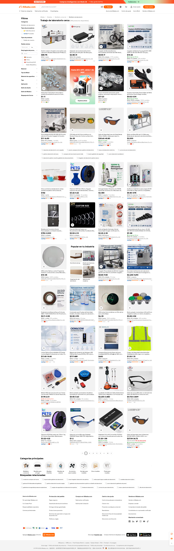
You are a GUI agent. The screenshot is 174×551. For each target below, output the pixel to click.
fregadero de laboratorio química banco (89, 158)
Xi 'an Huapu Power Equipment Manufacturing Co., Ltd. (111, 400)
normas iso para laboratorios (106, 487)
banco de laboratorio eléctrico (107, 150)
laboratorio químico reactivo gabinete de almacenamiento (58, 158)
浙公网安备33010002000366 (116, 548)
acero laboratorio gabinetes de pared (116, 483)
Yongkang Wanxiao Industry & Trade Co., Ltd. (139, 360)
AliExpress (61, 542)
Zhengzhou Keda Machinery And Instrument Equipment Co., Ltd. (139, 278)
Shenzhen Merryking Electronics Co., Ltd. (81, 58)
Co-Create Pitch (27, 503)
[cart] (126, 7)
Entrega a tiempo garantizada (57, 507)
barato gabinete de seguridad (95, 154)
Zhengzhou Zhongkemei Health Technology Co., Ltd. (82, 360)
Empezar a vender (134, 503)
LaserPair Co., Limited (104, 143)
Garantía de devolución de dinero (58, 503)
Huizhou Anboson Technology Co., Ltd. (138, 102)
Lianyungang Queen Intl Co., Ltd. (79, 237)
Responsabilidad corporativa (31, 507)
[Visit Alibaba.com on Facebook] (130, 521)
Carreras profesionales (29, 510)
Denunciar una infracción (109, 519)
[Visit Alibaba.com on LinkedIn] (133, 521)
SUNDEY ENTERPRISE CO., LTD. (136, 400)
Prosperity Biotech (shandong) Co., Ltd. (109, 360)
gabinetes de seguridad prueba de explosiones (35, 487)
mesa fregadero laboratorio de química (79, 479)
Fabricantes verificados (82, 500)
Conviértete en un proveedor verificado (140, 510)
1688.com (68, 542)
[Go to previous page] (82, 453)
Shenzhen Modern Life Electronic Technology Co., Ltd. (139, 196)
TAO (101, 542)
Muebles (49, 17)
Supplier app (98, 534)
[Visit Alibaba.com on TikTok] (148, 521)
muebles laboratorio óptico (127, 479)
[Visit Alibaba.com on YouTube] (144, 521)
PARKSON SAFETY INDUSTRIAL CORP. (81, 442)
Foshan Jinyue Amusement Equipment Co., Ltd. (139, 320)
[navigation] (29, 235)
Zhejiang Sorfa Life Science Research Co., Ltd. (54, 196)
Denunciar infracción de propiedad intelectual (112, 514)
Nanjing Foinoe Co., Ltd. (47, 237)
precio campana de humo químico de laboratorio (81, 150)
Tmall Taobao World (78, 542)
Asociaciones (132, 514)
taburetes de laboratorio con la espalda (53, 150)
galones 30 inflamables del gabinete (32, 483)
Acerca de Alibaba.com (29, 496)
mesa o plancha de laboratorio (126, 487)
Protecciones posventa (55, 510)
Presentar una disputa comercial (111, 507)
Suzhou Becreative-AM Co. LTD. (79, 196)
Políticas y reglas (53, 519)
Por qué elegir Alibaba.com (30, 500)
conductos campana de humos (31, 479)
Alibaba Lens (31, 534)
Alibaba (42, 17)
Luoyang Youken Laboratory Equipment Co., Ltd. (54, 58)
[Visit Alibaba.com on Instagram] (140, 521)
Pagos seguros (53, 500)
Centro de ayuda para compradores (112, 500)
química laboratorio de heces (50, 154)
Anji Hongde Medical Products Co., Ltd (109, 237)
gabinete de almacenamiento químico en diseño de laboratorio (86, 483)
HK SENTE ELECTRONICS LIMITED (51, 402)
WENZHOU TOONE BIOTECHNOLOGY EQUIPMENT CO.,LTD (82, 320)
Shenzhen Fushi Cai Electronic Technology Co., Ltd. (111, 444)
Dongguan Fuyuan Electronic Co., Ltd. (109, 58)
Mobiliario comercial (60, 17)
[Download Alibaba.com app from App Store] (131, 535)
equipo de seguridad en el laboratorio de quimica (64, 487)
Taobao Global (94, 542)
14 (107, 453)
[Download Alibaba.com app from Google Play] (145, 535)
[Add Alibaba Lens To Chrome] (49, 535)
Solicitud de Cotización (82, 503)
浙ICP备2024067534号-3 (133, 548)
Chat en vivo (105, 503)
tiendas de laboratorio (88, 487)
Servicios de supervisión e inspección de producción (59, 514)
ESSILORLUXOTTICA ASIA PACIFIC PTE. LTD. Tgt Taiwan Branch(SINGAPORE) (82, 142)
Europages (113, 542)
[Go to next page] (111, 453)
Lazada (87, 542)
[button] (102, 7)
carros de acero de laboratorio (128, 150)
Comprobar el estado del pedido (138, 507)
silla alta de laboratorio (145, 487)
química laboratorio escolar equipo (56, 483)
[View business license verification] (103, 548)
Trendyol (106, 542)
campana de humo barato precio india (73, 154)
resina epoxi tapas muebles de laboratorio (104, 479)
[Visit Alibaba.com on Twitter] (137, 521)
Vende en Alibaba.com (135, 500)
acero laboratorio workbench (116, 154)
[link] (171, 533)
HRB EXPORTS (45, 100)
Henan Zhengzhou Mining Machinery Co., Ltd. (139, 142)
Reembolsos (105, 510)
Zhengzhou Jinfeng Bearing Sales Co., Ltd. (53, 320)
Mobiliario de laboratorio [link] (75, 17)
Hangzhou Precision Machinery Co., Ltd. (109, 196)
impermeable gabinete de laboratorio (53, 479)
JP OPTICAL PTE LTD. (47, 360)
